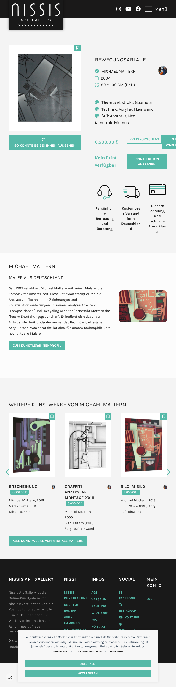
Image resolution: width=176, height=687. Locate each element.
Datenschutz (61, 651)
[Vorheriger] (16, 472)
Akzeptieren (88, 673)
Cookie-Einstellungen (89, 651)
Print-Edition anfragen (147, 162)
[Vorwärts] (159, 472)
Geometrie (144, 102)
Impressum (116, 651)
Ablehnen (87, 664)
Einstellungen (10, 677)
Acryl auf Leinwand (136, 109)
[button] (156, 9)
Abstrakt (125, 102)
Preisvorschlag (144, 139)
